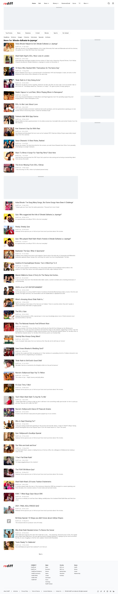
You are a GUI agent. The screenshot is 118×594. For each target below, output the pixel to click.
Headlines (6, 37)
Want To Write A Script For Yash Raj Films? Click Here (35, 153)
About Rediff (7, 591)
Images (20, 37)
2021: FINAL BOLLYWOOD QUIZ (27, 506)
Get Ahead (47, 577)
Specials (41, 37)
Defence (13, 37)
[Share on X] (101, 591)
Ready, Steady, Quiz (22, 227)
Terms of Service (36, 591)
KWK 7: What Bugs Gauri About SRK (29, 494)
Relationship (77, 573)
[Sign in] (113, 3)
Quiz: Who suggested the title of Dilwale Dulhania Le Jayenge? (38, 215)
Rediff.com (71, 591)
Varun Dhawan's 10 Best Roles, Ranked (29, 141)
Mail (39, 3)
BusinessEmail (66, 3)
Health (75, 567)
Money (55, 3)
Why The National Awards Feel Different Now (32, 324)
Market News (63, 571)
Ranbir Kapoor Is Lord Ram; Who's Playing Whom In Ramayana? (39, 92)
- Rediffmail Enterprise (36, 571)
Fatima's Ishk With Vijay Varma (26, 116)
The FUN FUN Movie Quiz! (25, 470)
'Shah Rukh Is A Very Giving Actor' (28, 80)
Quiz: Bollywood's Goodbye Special (28, 433)
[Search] (108, 3)
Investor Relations (47, 591)
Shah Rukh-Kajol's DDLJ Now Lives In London (32, 56)
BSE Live (62, 567)
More (85, 3)
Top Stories (9, 33)
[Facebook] (104, 591)
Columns (26, 37)
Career (75, 571)
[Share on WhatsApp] (98, 591)
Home (34, 3)
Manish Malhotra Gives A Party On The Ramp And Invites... (37, 275)
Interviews (34, 37)
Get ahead (66, 33)
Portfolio (62, 575)
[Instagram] (107, 591)
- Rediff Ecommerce (35, 573)
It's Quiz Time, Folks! (23, 385)
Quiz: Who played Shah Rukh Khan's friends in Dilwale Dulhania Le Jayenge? (43, 239)
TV (79, 3)
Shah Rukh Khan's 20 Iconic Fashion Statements (33, 482)
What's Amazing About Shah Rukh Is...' (29, 299)
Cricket (38, 33)
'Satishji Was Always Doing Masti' (27, 336)
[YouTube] (110, 591)
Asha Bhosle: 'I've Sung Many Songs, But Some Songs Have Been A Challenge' (44, 203)
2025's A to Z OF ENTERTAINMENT (28, 287)
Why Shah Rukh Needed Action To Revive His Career (34, 530)
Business (28, 33)
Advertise (15, 591)
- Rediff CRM (34, 577)
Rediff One (33, 569)
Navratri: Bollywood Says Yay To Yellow (30, 373)
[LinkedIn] (113, 591)
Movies (47, 33)
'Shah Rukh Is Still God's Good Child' (28, 361)
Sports (56, 33)
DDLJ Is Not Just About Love (26, 104)
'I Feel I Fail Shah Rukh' (23, 457)
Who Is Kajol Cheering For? (25, 421)
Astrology (47, 581)
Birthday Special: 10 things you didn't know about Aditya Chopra (39, 518)
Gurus (74, 3)
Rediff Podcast (48, 583)
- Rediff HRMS (34, 575)
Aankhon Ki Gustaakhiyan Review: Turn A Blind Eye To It (36, 263)
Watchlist (62, 573)
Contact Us (58, 591)
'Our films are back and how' (25, 445)
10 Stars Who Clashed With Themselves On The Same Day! (37, 68)
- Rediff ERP (34, 579)
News (45, 3)
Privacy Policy (25, 591)
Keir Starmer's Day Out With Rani (27, 129)
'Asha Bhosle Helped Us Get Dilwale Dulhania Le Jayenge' (36, 44)
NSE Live (62, 569)
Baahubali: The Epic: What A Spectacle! (29, 251)
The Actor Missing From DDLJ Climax (29, 165)
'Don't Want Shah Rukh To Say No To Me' (30, 397)
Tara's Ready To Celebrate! (25, 542)
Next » (41, 554)
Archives (47, 37)
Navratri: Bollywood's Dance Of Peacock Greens (33, 409)
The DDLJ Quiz (21, 311)
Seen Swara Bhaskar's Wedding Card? (29, 348)
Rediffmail (33, 567)
